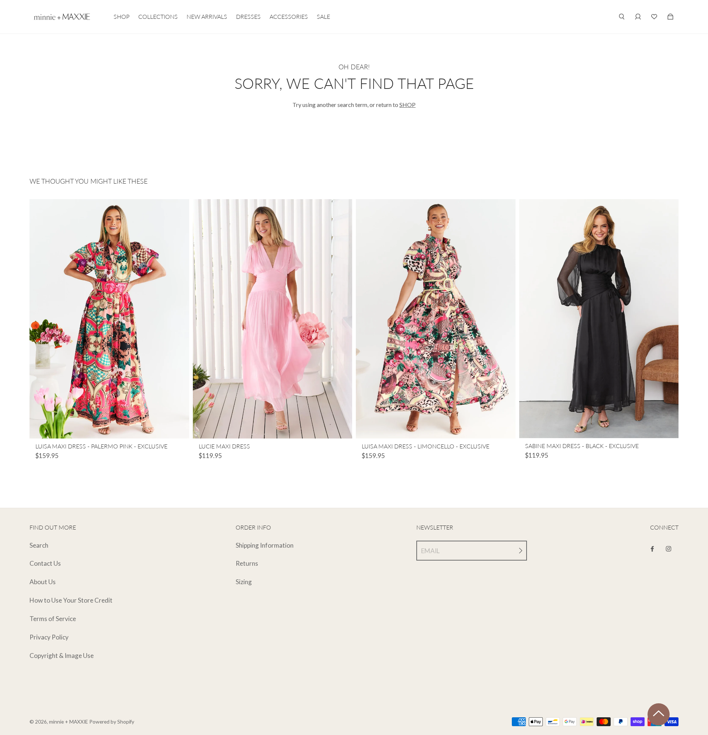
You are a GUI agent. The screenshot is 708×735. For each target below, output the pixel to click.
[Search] (622, 16)
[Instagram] (668, 549)
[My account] (638, 16)
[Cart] (654, 16)
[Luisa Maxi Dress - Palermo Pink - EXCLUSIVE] (109, 318)
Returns (247, 563)
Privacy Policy (49, 637)
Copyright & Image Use (62, 655)
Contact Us (45, 563)
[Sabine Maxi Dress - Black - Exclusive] (599, 318)
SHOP (407, 104)
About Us (43, 582)
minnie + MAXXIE (68, 721)
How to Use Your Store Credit (71, 600)
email (430, 551)
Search (39, 545)
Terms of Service (53, 619)
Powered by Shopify (111, 721)
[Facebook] (652, 549)
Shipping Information (265, 545)
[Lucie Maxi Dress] (273, 318)
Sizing (244, 582)
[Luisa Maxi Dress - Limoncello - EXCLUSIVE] (436, 318)
